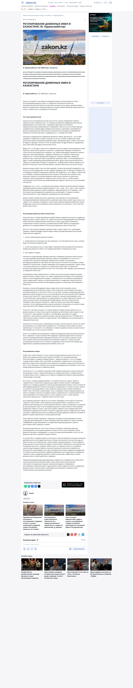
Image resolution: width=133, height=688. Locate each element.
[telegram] (29, 486)
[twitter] (39, 486)
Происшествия (73, 2)
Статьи (66, 2)
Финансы (60, 2)
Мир (55, 2)
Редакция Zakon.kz (58, 15)
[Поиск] (110, 2)
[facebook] (32, 486)
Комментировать (79, 549)
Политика (50, 2)
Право (80, 2)
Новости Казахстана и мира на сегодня (33, 15)
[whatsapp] (25, 486)
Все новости (48, 15)
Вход (84, 540)
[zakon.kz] (31, 3)
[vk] (35, 486)
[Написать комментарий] (54, 544)
